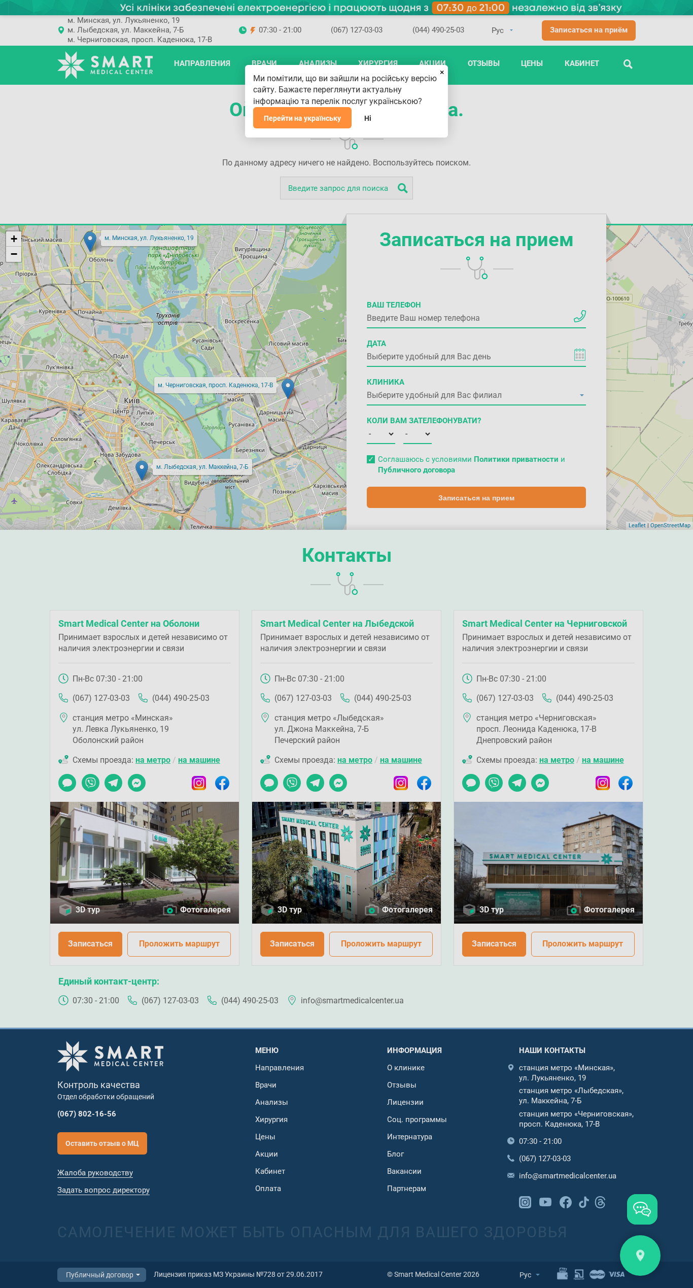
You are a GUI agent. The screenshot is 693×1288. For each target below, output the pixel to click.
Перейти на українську (302, 118)
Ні (367, 118)
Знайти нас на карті (640, 1255)
